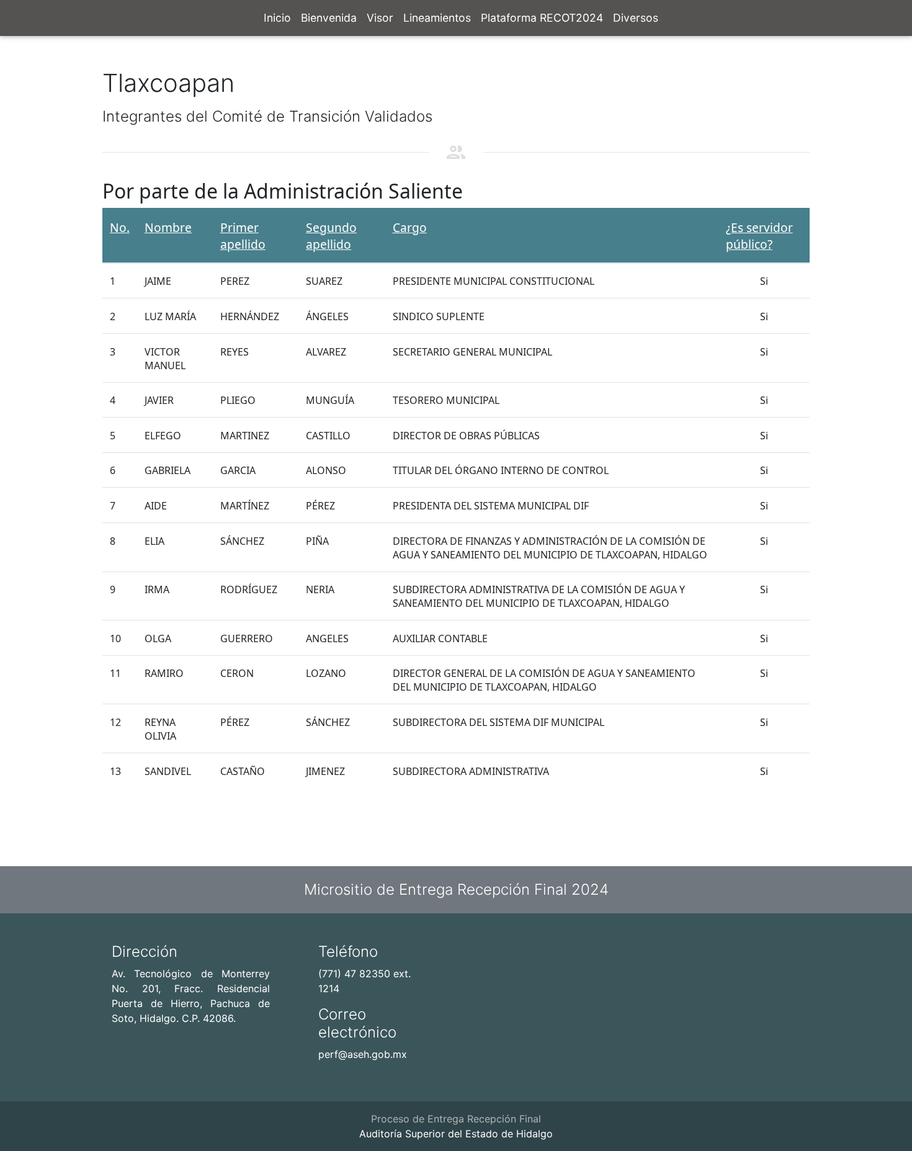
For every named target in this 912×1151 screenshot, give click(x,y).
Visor (380, 17)
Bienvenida (329, 17)
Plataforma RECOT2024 (542, 17)
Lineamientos (437, 17)
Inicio (277, 17)
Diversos (635, 17)
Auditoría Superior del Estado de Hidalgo (456, 1133)
